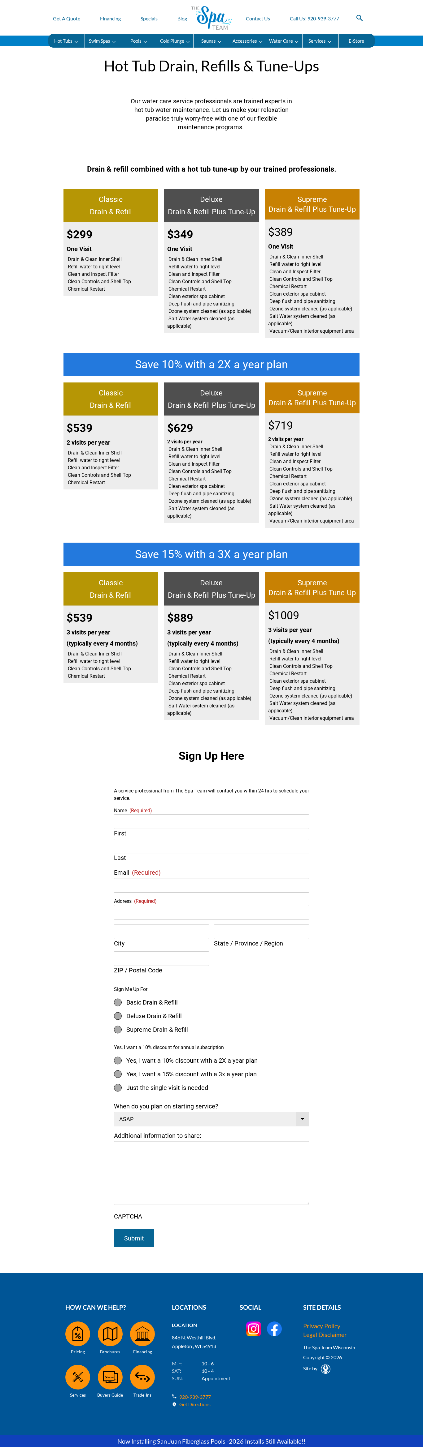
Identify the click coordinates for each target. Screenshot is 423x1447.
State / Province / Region (248, 943)
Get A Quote (66, 18)
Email (137, 872)
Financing (110, 18)
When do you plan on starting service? (166, 1106)
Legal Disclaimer (325, 1334)
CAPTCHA (128, 1216)
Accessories (245, 41)
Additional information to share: (157, 1135)
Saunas (208, 41)
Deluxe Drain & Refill (154, 1016)
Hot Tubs (63, 41)
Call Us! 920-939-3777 (314, 18)
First (120, 833)
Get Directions (195, 1404)
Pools (136, 41)
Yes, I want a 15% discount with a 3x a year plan (191, 1074)
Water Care (281, 41)
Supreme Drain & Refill (157, 1029)
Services (317, 41)
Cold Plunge (172, 41)
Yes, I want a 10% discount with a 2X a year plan (192, 1060)
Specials (149, 18)
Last (120, 857)
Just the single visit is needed (167, 1087)
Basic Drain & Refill (152, 1002)
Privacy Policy (321, 1326)
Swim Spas (99, 41)
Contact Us (258, 18)
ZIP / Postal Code (138, 970)
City (119, 943)
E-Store (356, 41)
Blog (182, 18)
